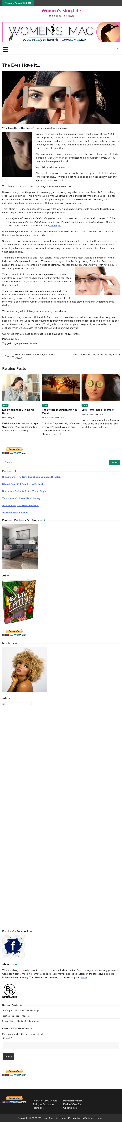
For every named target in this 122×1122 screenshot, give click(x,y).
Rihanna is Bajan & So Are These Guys (24, 491)
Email (7, 1038)
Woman (33, 343)
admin (45, 417)
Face (16, 338)
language (16, 343)
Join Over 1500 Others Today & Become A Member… (45, 1104)
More (84, 977)
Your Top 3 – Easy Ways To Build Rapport (21, 1010)
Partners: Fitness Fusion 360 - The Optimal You (72, 1104)
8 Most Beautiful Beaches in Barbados (23, 483)
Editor (84, 414)
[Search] (117, 49)
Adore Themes (96, 1117)
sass (25, 343)
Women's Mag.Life (61, 10)
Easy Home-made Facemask (98, 409)
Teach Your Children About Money (21, 498)
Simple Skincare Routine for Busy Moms (20, 1021)
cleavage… (55, 225)
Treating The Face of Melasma (16, 1015)
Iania (4, 417)
